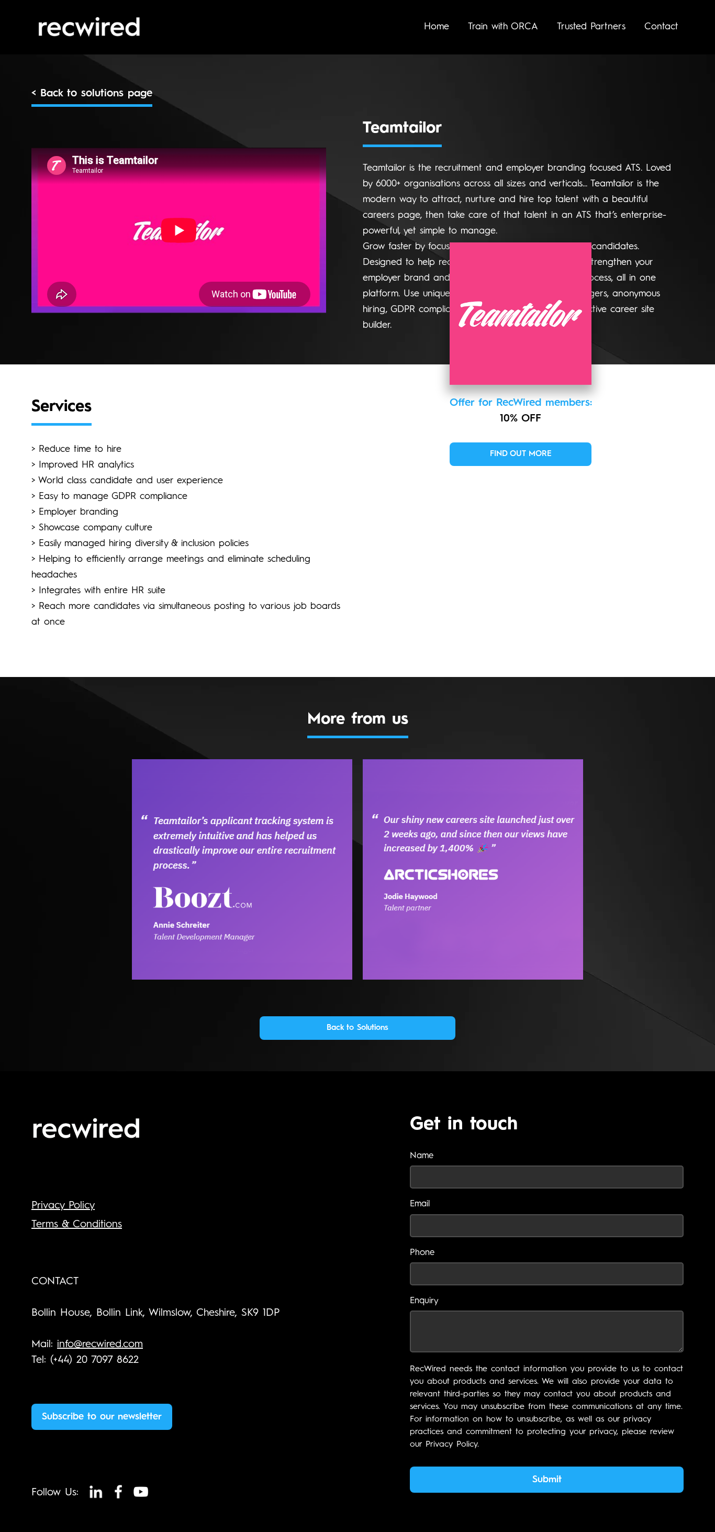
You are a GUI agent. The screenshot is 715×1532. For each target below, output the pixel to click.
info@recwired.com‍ (100, 1344)
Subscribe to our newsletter (102, 1417)
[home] (111, 27)
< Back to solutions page (91, 93)
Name (421, 1155)
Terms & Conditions (76, 1224)
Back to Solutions (357, 1028)
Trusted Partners (591, 26)
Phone (422, 1252)
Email (420, 1204)
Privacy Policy (63, 1206)
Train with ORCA (503, 26)
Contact (661, 26)
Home (436, 26)
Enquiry (424, 1300)
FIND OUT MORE (521, 454)
